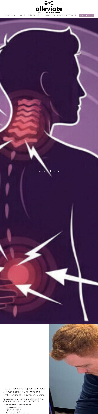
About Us (40, 15)
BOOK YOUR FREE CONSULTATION (67, 15)
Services (22, 15)
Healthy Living (50, 15)
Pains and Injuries (10, 15)
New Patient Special (86, 15)
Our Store (31, 15)
